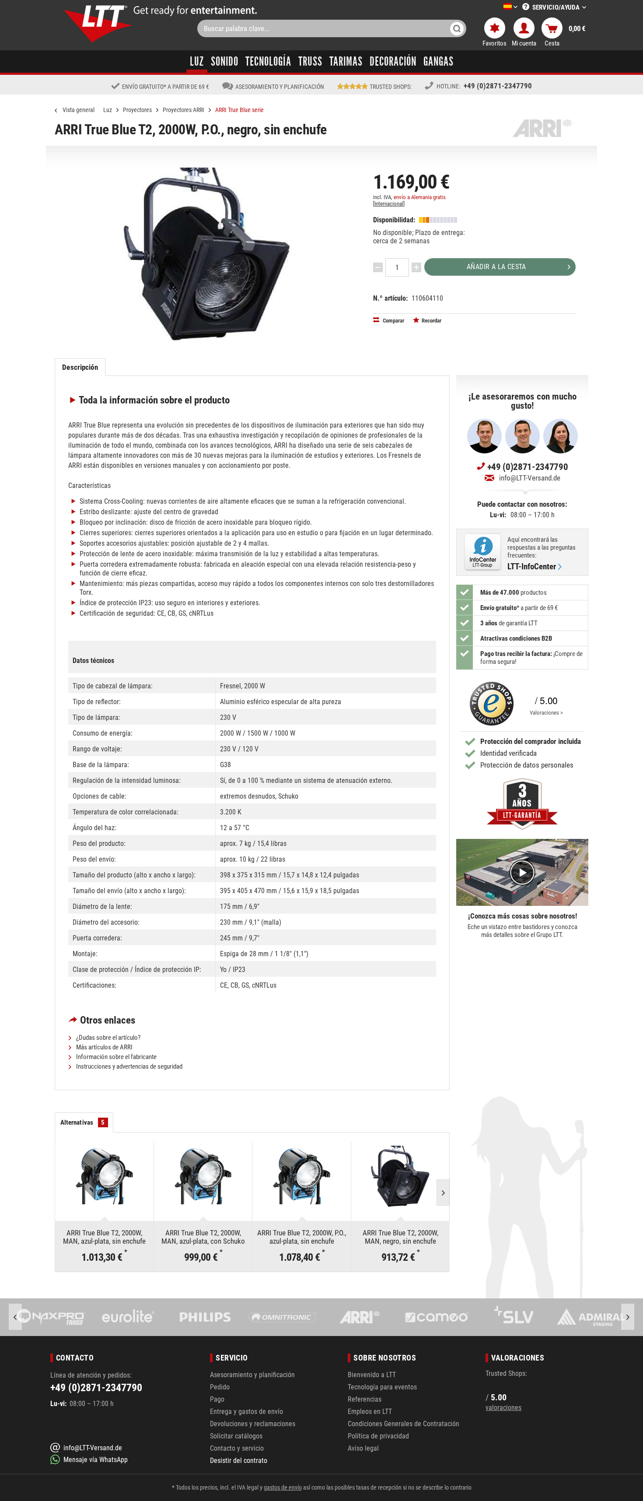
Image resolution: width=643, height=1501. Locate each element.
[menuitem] (497, 7)
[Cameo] (360, 1317)
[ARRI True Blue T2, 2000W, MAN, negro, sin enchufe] (400, 1176)
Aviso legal (363, 1448)
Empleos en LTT (370, 1411)
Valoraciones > (546, 712)
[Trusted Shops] (489, 704)
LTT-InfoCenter (531, 567)
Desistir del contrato (238, 1460)
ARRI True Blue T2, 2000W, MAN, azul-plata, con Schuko (203, 1237)
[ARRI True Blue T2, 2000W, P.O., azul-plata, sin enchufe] (301, 1176)
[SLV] (437, 1317)
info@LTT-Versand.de (529, 477)
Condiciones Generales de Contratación (403, 1424)
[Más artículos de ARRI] (542, 128)
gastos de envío (283, 1487)
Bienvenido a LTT (372, 1375)
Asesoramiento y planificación (252, 1375)
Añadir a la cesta (496, 267)
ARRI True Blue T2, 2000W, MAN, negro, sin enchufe (400, 1237)
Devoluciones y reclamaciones (252, 1424)
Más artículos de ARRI (104, 1047)
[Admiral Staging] (514, 1317)
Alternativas (82, 1122)
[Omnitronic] (205, 1317)
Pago (217, 1399)
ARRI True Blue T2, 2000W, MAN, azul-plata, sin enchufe (104, 1237)
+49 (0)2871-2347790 (498, 85)
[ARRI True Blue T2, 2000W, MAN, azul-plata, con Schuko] (203, 1176)
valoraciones (503, 1407)
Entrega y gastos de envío (246, 1411)
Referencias (364, 1399)
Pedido (220, 1387)
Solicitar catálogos (236, 1436)
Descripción (80, 367)
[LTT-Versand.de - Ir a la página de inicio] (98, 23)
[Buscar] (456, 28)
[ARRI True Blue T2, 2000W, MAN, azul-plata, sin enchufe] (104, 1176)
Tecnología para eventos (382, 1387)
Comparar (392, 320)
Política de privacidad (378, 1436)
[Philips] (128, 1317)
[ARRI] (282, 1317)
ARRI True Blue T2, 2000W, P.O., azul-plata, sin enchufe (301, 1237)
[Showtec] (591, 1317)
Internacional (388, 203)
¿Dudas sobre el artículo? (107, 1038)
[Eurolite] (51, 1317)
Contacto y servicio (237, 1448)
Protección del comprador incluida (530, 741)
